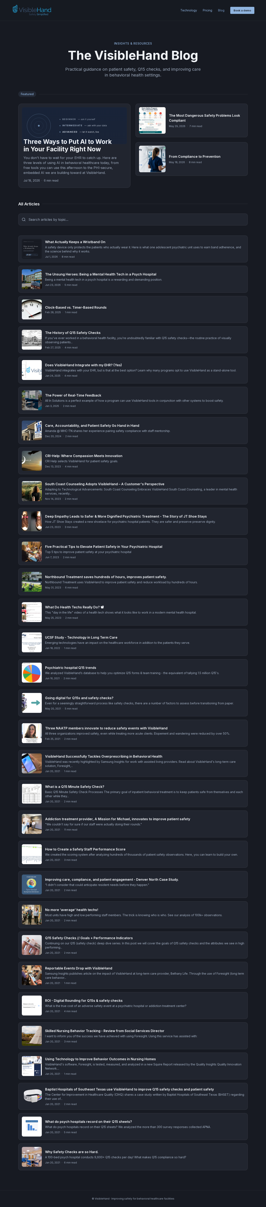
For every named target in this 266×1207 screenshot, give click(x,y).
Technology (188, 10)
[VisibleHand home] (32, 10)
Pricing (207, 10)
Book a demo (242, 10)
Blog (221, 10)
